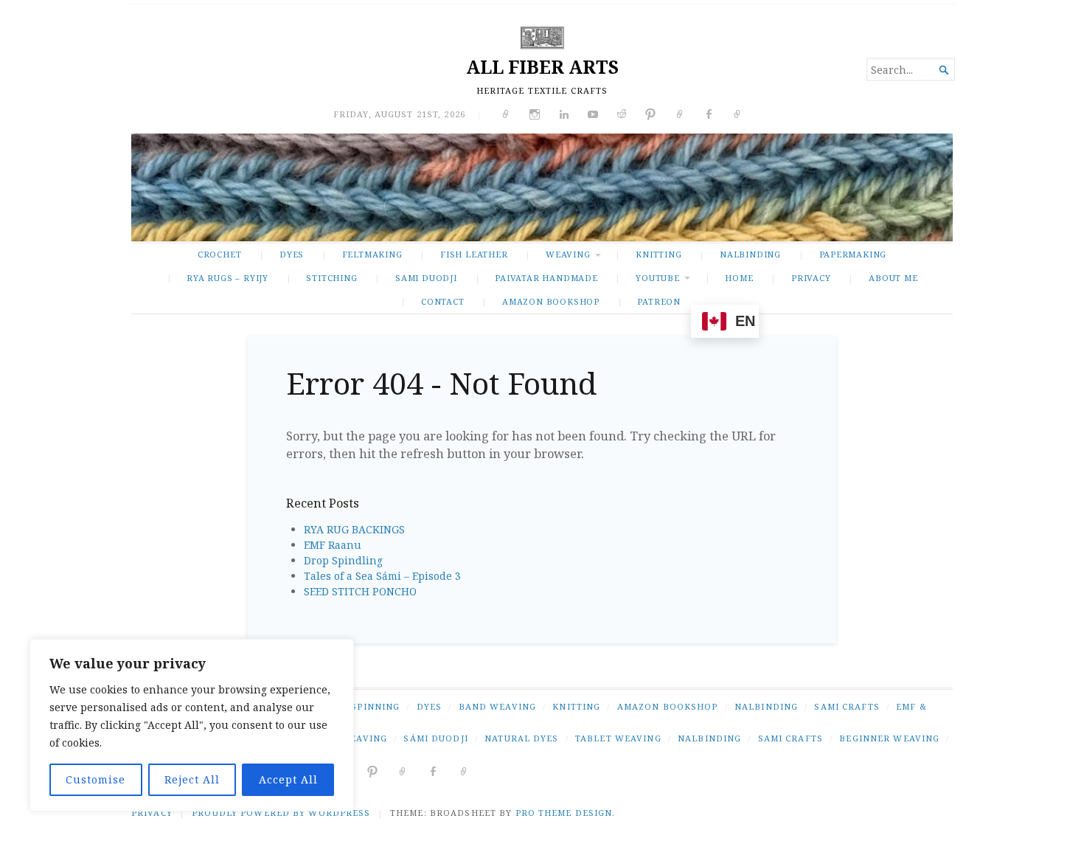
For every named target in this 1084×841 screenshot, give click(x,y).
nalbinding (709, 738)
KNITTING (658, 254)
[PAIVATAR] (464, 770)
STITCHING (331, 277)
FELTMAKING (372, 254)
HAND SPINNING (359, 706)
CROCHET (220, 254)
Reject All (192, 779)
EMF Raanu (332, 545)
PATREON (659, 301)
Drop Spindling (343, 560)
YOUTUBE (658, 277)
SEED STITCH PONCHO (360, 591)
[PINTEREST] (373, 770)
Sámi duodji (435, 738)
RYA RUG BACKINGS (354, 529)
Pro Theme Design (564, 812)
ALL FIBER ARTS (542, 67)
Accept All (288, 779)
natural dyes (521, 738)
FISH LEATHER (473, 254)
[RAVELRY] (403, 770)
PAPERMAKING (853, 254)
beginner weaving (889, 738)
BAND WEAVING (497, 706)
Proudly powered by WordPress (281, 812)
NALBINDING (750, 254)
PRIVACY (811, 277)
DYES (291, 254)
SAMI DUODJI (426, 277)
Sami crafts (790, 738)
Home (739, 277)
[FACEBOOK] (433, 770)
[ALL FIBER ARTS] (542, 187)
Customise (95, 779)
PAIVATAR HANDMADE (546, 277)
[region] (191, 725)
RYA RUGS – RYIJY (227, 277)
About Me (893, 277)
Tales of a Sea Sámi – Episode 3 (382, 576)
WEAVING (568, 254)
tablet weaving (618, 738)
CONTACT (443, 301)
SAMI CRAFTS (846, 706)
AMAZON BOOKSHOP (551, 301)
